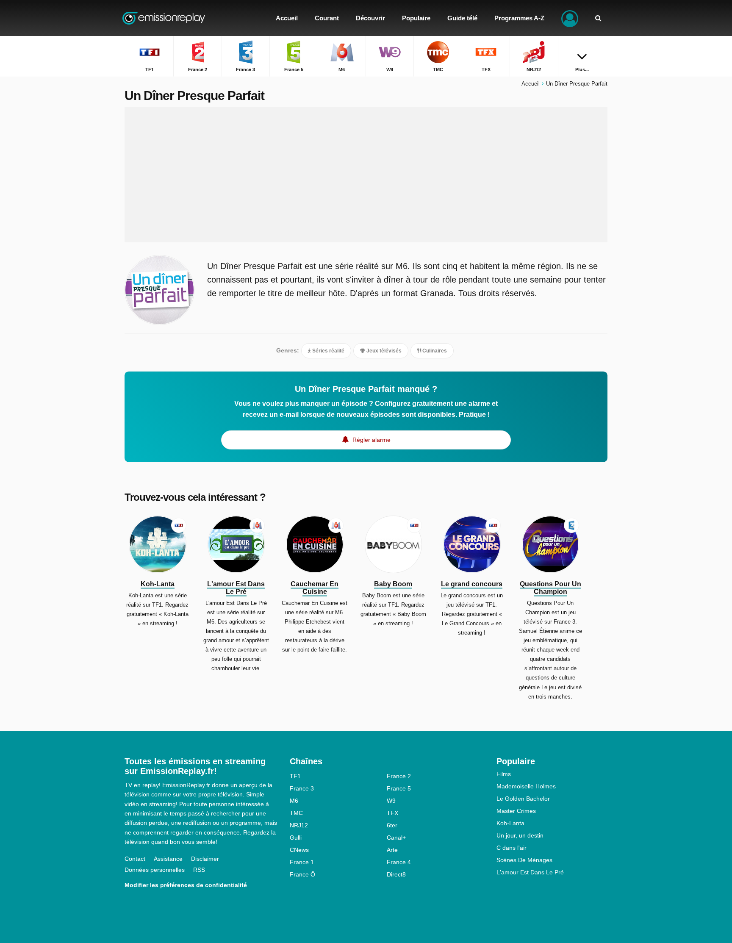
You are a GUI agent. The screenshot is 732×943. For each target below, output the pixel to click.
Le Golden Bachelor (523, 798)
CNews (299, 849)
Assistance (168, 858)
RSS (199, 869)
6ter (392, 825)
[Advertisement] (366, 174)
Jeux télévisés (383, 351)
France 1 (302, 862)
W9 (391, 800)
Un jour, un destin (519, 835)
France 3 (302, 788)
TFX (392, 813)
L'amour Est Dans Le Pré (530, 872)
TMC (296, 813)
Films (503, 774)
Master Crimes (516, 810)
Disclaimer (205, 858)
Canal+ (396, 837)
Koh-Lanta (510, 823)
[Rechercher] (598, 18)
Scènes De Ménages (524, 860)
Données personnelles (155, 869)
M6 (294, 800)
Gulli (296, 837)
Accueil (530, 83)
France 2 (399, 776)
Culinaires (434, 351)
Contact (135, 858)
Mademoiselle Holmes (526, 786)
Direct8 (396, 874)
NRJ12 (299, 825)
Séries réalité (327, 351)
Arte (392, 849)
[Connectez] (570, 18)
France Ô (302, 874)
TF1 (295, 776)
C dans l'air (511, 847)
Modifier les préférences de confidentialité (186, 885)
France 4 (399, 862)
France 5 (399, 788)
